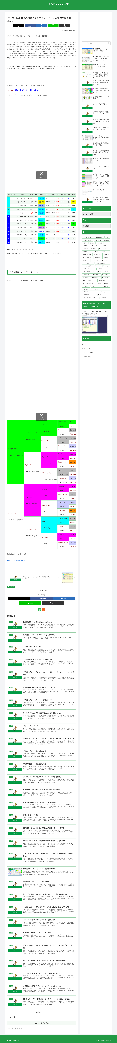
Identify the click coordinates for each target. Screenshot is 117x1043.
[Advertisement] (96, 28)
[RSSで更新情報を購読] (43, 609)
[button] (64, 25)
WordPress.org (86, 357)
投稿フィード (86, 348)
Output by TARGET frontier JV (16, 560)
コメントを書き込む (41, 1023)
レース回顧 (11, 586)
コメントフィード (87, 352)
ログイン (85, 344)
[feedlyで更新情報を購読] (39, 609)
